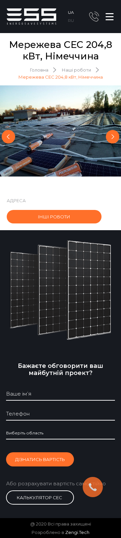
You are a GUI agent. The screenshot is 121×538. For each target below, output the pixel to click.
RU (71, 20)
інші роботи (54, 216)
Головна (39, 70)
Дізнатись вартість (40, 459)
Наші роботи (76, 70)
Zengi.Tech (77, 532)
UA (71, 12)
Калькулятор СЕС (39, 497)
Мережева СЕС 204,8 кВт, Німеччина (60, 77)
